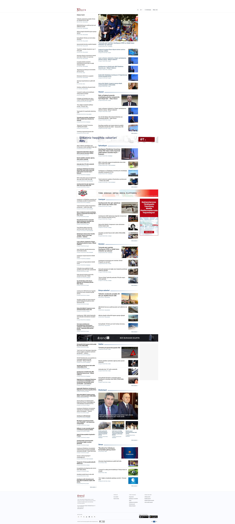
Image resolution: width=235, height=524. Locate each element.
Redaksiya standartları (133, 502)
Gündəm (101, 244)
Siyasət (101, 92)
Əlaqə (130, 500)
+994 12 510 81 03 (80, 507)
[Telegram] (89, 517)
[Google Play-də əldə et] (153, 517)
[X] (84, 517)
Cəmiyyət (101, 199)
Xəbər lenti (81, 15)
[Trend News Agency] (80, 496)
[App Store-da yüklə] (144, 517)
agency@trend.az (80, 508)
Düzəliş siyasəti (132, 504)
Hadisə (100, 344)
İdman (100, 444)
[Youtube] (86, 517)
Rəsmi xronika (116, 498)
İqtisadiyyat (102, 146)
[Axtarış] (138, 10)
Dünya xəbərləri (104, 290)
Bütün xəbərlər (134, 133)
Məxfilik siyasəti (148, 498)
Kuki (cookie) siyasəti (149, 502)
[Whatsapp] (78, 517)
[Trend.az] (81, 9)
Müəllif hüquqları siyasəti (149, 500)
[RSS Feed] (95, 517)
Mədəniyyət (102, 390)
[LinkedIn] (92, 517)
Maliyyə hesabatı (132, 505)
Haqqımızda (131, 496)
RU (156, 521)
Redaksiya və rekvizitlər (133, 498)
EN (151, 521)
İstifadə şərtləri (147, 496)
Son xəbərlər (116, 496)
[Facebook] (81, 517)
